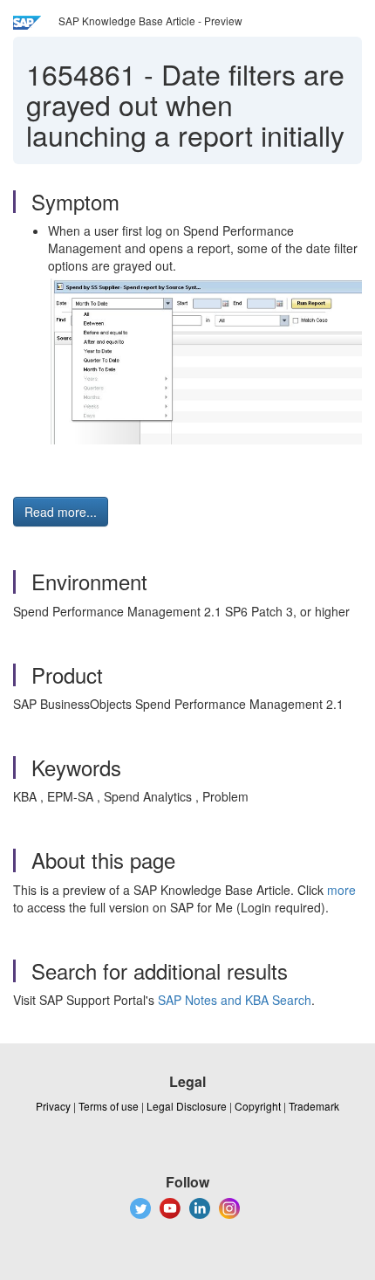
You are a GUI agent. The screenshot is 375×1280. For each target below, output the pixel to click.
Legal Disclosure (187, 1105)
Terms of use (108, 1105)
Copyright (258, 1105)
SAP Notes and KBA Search (234, 999)
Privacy (53, 1105)
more (341, 889)
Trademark (314, 1105)
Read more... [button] (60, 511)
